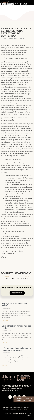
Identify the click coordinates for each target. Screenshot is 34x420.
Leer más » (5, 320)
